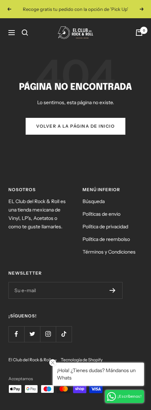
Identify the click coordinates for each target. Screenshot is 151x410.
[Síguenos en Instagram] (48, 334)
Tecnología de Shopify (82, 359)
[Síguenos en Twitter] (32, 334)
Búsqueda (94, 201)
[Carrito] (139, 32)
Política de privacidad (105, 226)
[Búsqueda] (25, 32)
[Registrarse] (113, 290)
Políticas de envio (101, 214)
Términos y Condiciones (109, 252)
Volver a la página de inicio (75, 126)
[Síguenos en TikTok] (64, 334)
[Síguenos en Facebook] (16, 334)
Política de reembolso (106, 239)
